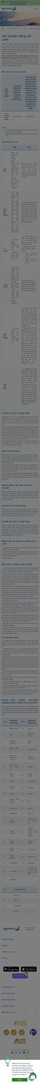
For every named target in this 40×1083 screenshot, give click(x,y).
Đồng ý (19, 1080)
